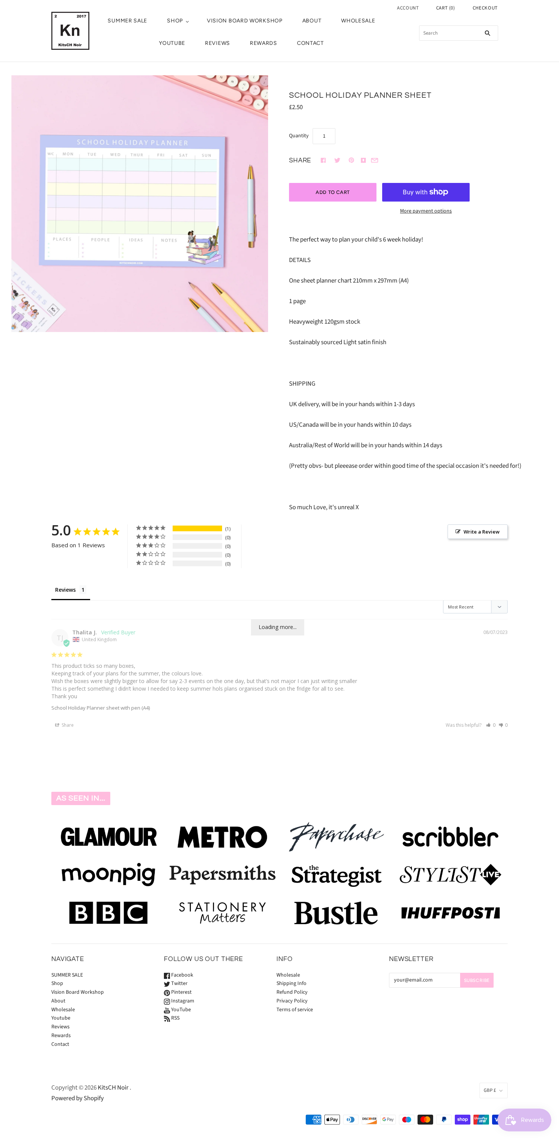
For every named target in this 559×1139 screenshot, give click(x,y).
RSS (174, 1018)
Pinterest (181, 992)
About (312, 20)
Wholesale (358, 20)
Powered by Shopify (77, 1098)
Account (408, 8)
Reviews (217, 43)
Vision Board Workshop (245, 20)
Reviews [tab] (65, 589)
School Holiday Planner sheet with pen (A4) (100, 707)
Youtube (172, 43)
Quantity (299, 136)
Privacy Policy (292, 1001)
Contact (310, 43)
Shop (175, 20)
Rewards (263, 43)
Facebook (181, 975)
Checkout (485, 8)
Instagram (182, 1001)
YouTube (180, 1010)
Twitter (178, 983)
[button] (490, 725)
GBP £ (490, 1090)
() (445, 8)
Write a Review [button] (482, 531)
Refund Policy (292, 992)
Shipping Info (291, 983)
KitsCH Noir (113, 1087)
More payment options (426, 211)
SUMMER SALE (127, 20)
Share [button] (67, 725)
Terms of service (294, 1010)
